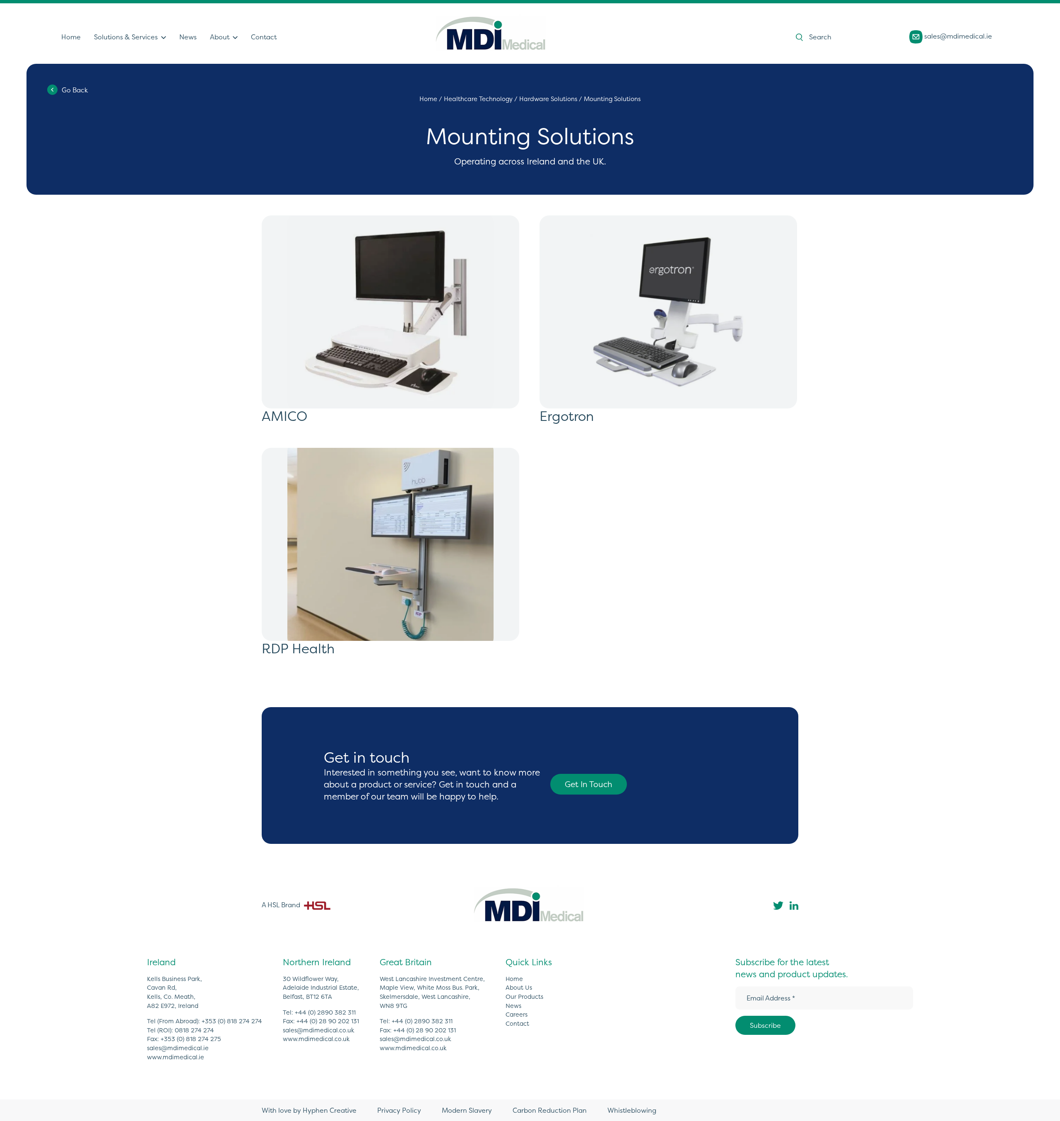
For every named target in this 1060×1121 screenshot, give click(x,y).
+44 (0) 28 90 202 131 (327, 1021)
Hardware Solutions (548, 99)
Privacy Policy (399, 1110)
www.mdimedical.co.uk (316, 1039)
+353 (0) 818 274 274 (232, 1021)
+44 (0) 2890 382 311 (325, 1012)
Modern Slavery (467, 1110)
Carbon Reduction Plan (550, 1110)
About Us (519, 987)
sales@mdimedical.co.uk (318, 1030)
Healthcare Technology (478, 99)
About (219, 36)
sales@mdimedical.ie (957, 36)
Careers (517, 1014)
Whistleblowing (631, 1110)
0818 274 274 (194, 1030)
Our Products (524, 997)
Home (71, 36)
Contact (264, 36)
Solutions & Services (126, 36)
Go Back (75, 89)
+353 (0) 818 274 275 (191, 1039)
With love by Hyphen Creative (309, 1110)
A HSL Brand (282, 904)
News (188, 36)
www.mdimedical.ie (175, 1057)
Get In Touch (588, 784)
